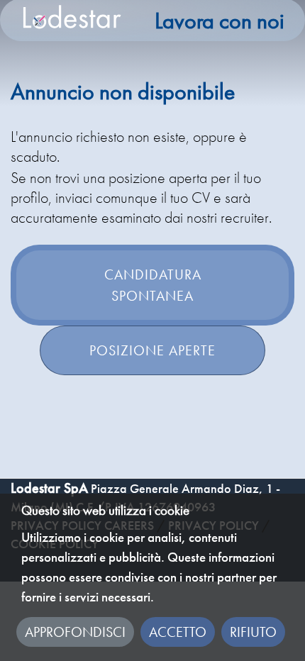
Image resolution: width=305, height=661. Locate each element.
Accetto (177, 632)
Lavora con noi (219, 20)
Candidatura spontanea (152, 285)
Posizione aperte (152, 350)
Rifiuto (253, 632)
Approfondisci (75, 632)
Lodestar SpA (49, 488)
